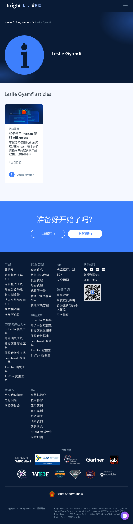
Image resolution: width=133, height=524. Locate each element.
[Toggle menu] (126, 6)
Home (8, 22)
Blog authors (23, 22)
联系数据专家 (92, 274)
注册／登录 (91, 280)
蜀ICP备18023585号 (70, 494)
